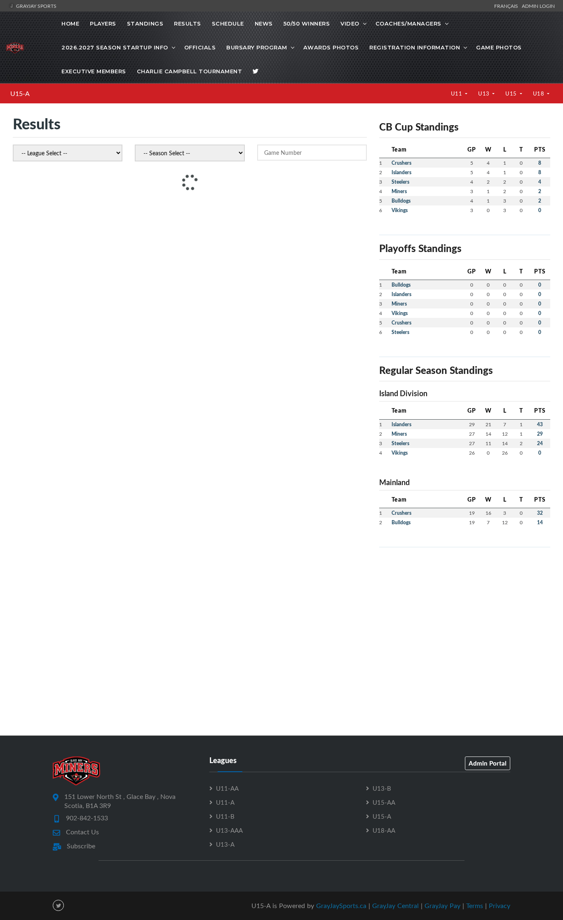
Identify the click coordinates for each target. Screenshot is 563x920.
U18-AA (384, 830)
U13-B (382, 788)
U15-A (20, 93)
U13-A (225, 844)
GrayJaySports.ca (341, 905)
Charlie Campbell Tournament (189, 71)
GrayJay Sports (35, 5)
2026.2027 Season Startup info (114, 47)
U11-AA (227, 788)
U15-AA (384, 802)
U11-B (225, 816)
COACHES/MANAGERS (408, 23)
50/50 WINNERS (307, 23)
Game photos (499, 47)
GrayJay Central (395, 905)
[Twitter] (255, 71)
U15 (511, 93)
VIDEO (349, 23)
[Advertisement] (464, 611)
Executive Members (93, 71)
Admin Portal (488, 763)
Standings (145, 23)
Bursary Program (256, 47)
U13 (484, 93)
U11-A (225, 802)
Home (70, 23)
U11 (457, 93)
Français (507, 5)
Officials (200, 47)
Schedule (228, 23)
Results (187, 23)
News (264, 23)
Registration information (414, 47)
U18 (539, 93)
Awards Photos (331, 47)
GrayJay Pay (442, 905)
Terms (474, 905)
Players (103, 23)
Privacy (499, 905)
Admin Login (538, 5)
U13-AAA (229, 830)
